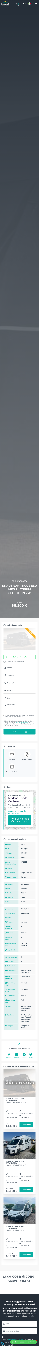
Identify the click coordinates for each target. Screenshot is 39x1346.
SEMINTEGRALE (19, 1102)
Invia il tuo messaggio (19, 732)
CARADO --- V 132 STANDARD (15, 1099)
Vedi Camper (26, 1125)
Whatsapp (16, 1057)
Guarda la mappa (15, 811)
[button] (20, 657)
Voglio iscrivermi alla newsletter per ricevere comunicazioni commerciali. (19, 716)
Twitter (31, 1057)
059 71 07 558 (22, 819)
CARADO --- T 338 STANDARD (15, 1162)
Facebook (9, 1057)
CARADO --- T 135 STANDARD (15, 1227)
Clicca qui (22, 821)
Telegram (24, 1057)
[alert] (3, 1343)
